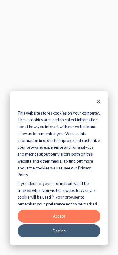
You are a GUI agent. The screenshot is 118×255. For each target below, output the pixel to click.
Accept (59, 216)
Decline (59, 230)
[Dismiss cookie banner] (98, 102)
